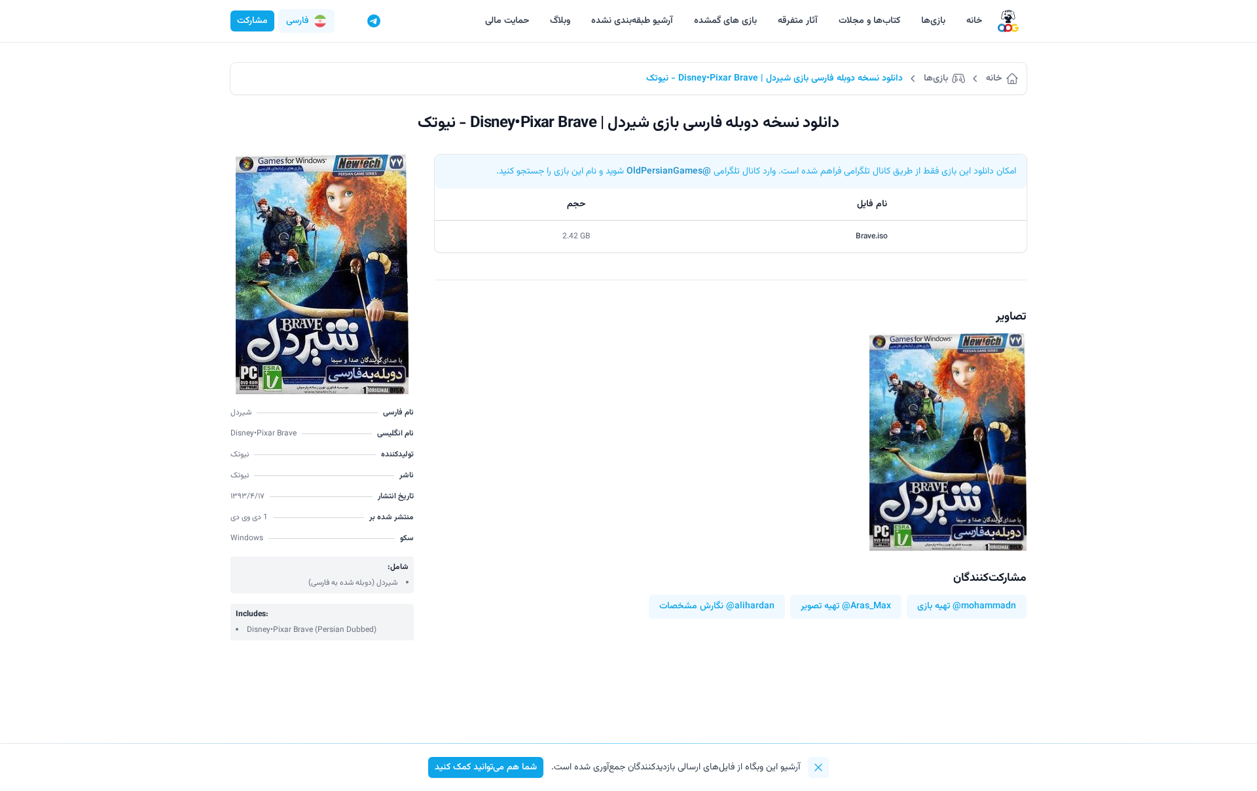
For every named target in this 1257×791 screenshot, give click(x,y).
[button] (306, 21)
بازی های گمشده (725, 21)
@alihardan (750, 607)
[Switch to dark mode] (348, 20)
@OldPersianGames (669, 171)
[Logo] (1008, 21)
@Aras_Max (866, 607)
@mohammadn (984, 607)
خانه (974, 21)
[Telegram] (373, 20)
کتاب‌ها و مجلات (869, 21)
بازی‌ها (933, 21)
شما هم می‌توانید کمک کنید (486, 767)
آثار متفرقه (798, 21)
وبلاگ (560, 21)
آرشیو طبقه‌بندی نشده (632, 21)
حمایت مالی (507, 21)
